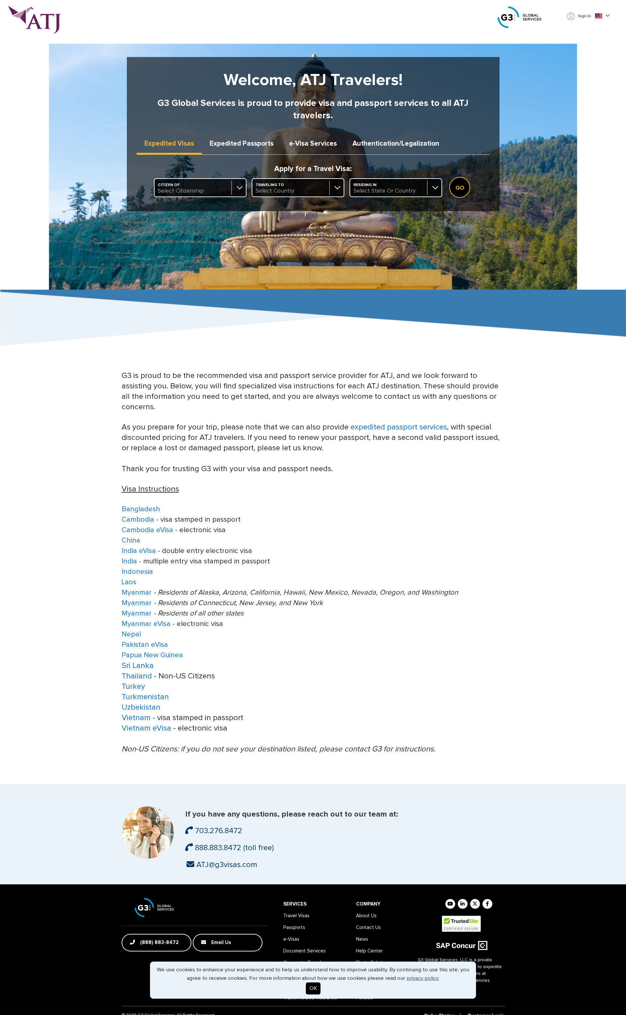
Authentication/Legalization (395, 143)
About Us (366, 915)
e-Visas (291, 939)
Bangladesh (141, 509)
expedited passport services (398, 427)
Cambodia (138, 519)
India (129, 561)
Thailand (138, 676)
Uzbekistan (141, 707)
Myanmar (137, 592)
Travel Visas (296, 915)
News (362, 939)
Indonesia (137, 571)
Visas (169, 143)
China (131, 540)
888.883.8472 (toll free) (233, 848)
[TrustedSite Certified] (461, 924)
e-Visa (313, 143)
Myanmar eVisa (146, 624)
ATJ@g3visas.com (225, 865)
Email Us (220, 942)
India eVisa (139, 551)
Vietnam (137, 718)
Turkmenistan (145, 697)
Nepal (131, 634)
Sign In (584, 16)
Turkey (133, 686)
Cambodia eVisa (147, 530)
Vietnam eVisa (146, 728)
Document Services (304, 951)
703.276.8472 (217, 831)
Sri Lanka (138, 666)
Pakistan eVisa (145, 644)
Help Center (369, 951)
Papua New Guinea (152, 655)
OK (313, 988)
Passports (242, 143)
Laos (129, 582)
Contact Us (368, 927)
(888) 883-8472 (159, 942)
